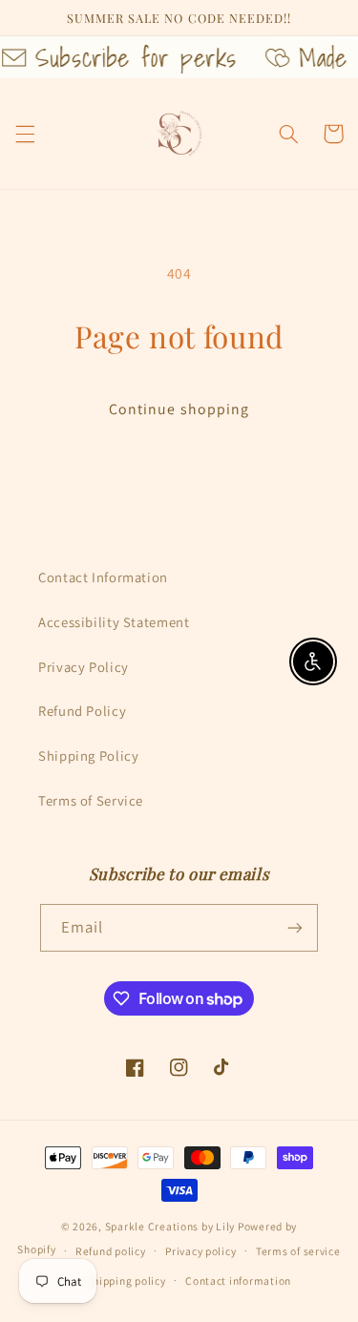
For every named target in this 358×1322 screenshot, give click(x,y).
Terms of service (298, 1251)
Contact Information (103, 577)
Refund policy (110, 1251)
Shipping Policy (88, 755)
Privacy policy (200, 1251)
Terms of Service (90, 800)
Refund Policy (82, 711)
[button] (25, 134)
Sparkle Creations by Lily (170, 1226)
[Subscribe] (295, 927)
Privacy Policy (83, 667)
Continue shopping (179, 409)
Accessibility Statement (114, 622)
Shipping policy (126, 1280)
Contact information (238, 1280)
